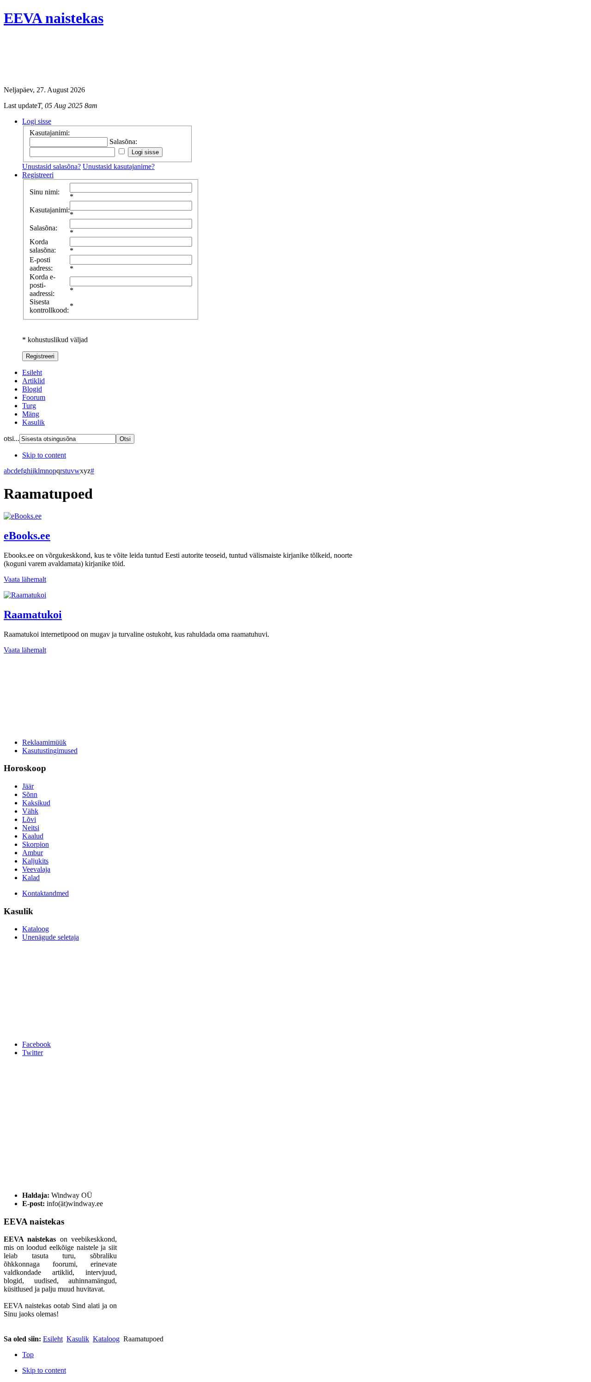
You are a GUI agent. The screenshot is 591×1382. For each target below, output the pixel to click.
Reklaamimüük (44, 742)
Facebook (36, 1044)
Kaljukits (35, 861)
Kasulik (77, 1339)
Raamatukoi (33, 615)
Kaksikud (36, 803)
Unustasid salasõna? (51, 166)
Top (28, 1354)
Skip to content (44, 455)
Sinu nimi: (45, 192)
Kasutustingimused (50, 750)
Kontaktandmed (45, 893)
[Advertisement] (172, 57)
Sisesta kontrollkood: (49, 306)
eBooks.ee (27, 536)
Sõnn (29, 794)
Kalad (31, 877)
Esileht (53, 1339)
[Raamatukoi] (25, 595)
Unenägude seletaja (50, 937)
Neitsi (30, 828)
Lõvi (29, 819)
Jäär (28, 786)
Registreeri (40, 356)
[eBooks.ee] (23, 516)
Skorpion (35, 844)
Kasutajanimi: (50, 210)
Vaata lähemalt (25, 579)
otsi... (11, 438)
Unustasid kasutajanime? (119, 166)
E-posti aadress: (41, 264)
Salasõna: (43, 228)
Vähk (30, 811)
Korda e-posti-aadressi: (42, 285)
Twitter (32, 1052)
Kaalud (32, 836)
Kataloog (35, 929)
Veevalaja (36, 869)
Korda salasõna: (43, 246)
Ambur (32, 853)
